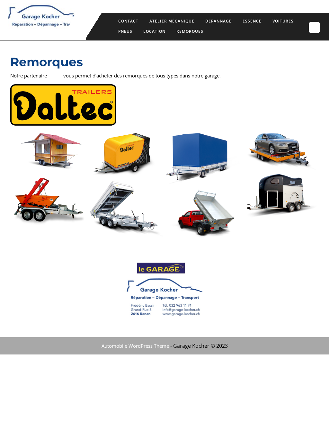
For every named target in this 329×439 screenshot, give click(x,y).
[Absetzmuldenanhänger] (49, 200)
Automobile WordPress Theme (135, 346)
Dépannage (218, 21)
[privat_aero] (126, 155)
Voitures (283, 21)
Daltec (55, 75)
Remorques (189, 31)
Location (154, 31)
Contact (128, 21)
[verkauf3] (49, 152)
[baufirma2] (126, 209)
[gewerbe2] (203, 214)
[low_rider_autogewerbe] (280, 152)
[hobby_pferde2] (280, 196)
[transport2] (203, 159)
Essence (252, 21)
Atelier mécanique (171, 21)
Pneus (125, 31)
